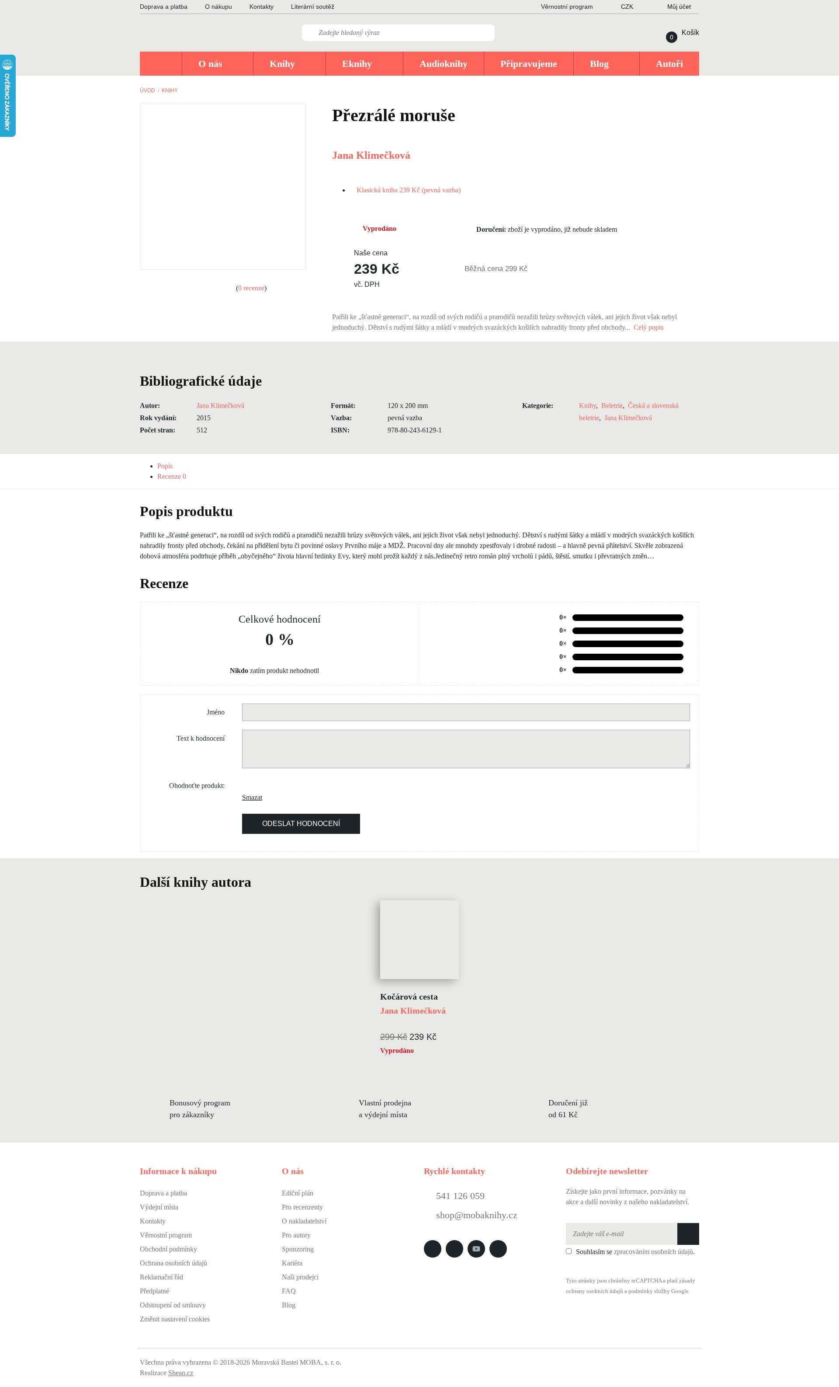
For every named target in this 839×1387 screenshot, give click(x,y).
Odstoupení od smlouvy (173, 1305)
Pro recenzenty (302, 1207)
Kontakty (262, 6)
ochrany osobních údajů (594, 1291)
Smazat (248, 797)
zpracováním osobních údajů (653, 1251)
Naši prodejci (300, 1277)
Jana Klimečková (371, 155)
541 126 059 (459, 1195)
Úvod (147, 90)
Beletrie (612, 405)
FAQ (289, 1291)
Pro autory (296, 1235)
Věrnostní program (166, 1235)
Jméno (216, 712)
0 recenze (251, 288)
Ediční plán (297, 1193)
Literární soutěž (312, 6)
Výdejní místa (159, 1207)
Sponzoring (298, 1249)
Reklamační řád (161, 1277)
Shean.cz (180, 1373)
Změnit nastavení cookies (175, 1319)
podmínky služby (649, 1291)
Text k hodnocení (201, 738)
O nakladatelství (304, 1221)
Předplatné (154, 1291)
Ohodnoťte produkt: (197, 785)
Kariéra (292, 1263)
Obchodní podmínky (168, 1249)
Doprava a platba (163, 6)
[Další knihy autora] (261, 882)
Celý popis (649, 327)
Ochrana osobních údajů (173, 1263)
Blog (288, 1305)
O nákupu (218, 6)
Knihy (170, 90)
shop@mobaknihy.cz (476, 1214)
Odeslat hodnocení (301, 823)
